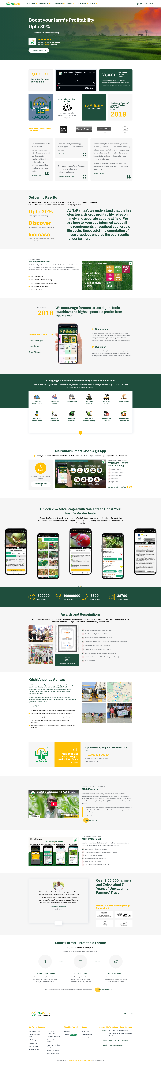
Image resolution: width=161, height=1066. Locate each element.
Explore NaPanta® (41, 483)
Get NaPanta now (104, 989)
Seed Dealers (33, 1043)
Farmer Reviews (95, 599)
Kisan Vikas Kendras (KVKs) (53, 1046)
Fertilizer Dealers (34, 1049)
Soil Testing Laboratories (51, 1032)
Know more (90, 820)
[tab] (41, 335)
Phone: (105, 1040)
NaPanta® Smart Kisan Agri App (14, 571)
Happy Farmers (41, 599)
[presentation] (56, 923)
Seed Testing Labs (53, 1053)
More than (67, 657)
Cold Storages (33, 1040)
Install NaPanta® (37, 50)
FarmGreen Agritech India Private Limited (80, 1060)
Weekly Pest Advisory (53, 1050)
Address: (104, 1030)
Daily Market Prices (34, 1031)
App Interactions (69, 599)
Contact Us (85, 1031)
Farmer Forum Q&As (123, 599)
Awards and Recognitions (67, 663)
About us (67, 1031)
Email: (105, 1045)
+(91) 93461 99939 (146, 3)
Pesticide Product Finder (52, 1041)
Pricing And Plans (87, 1034)
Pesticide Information (53, 1036)
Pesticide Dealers (34, 1046)
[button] (78, 586)
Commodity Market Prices (34, 1035)
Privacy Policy (86, 1038)
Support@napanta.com (116, 1045)
